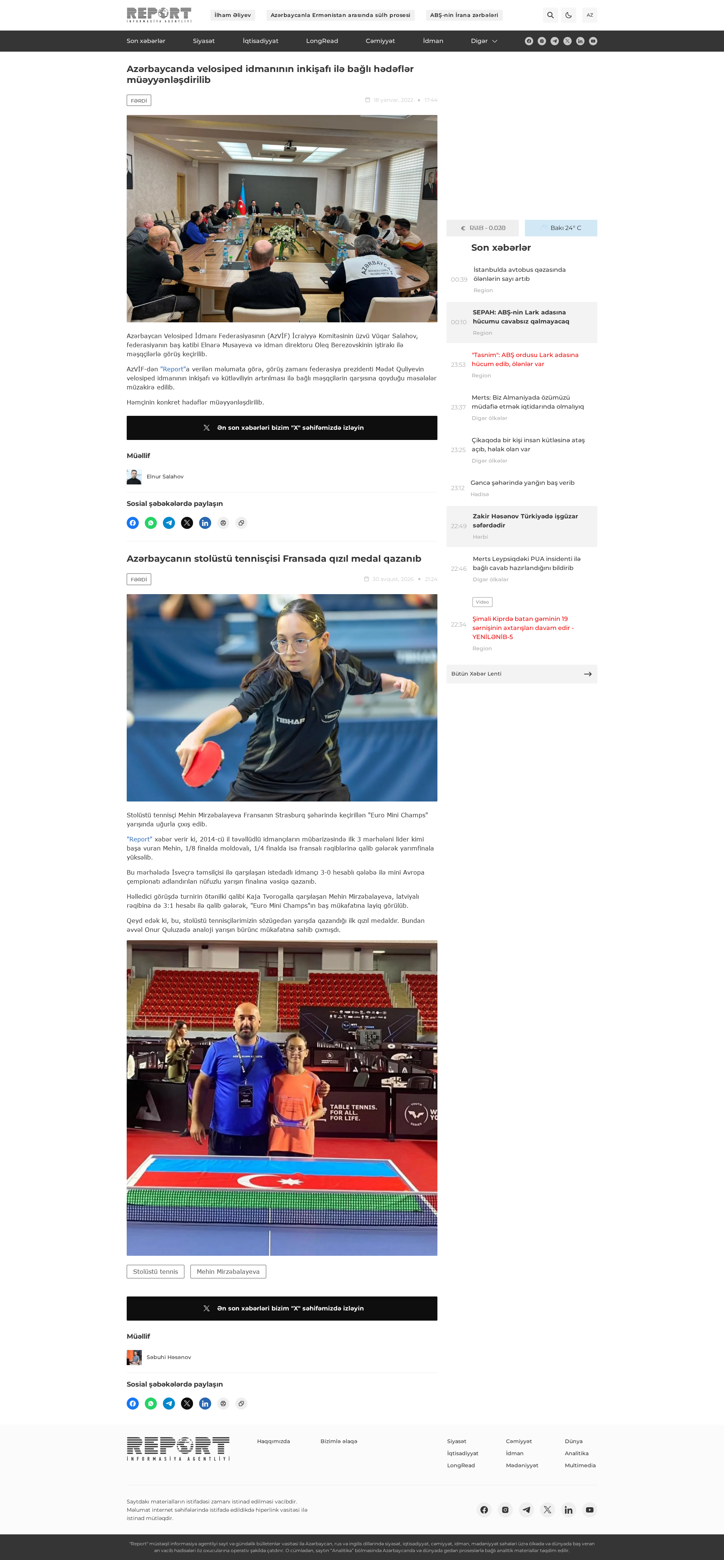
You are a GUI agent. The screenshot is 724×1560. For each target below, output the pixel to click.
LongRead (461, 1465)
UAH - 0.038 (488, 227)
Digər (479, 40)
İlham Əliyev (233, 15)
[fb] (529, 41)
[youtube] (593, 41)
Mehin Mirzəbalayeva (228, 1271)
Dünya (574, 1441)
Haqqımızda (273, 1441)
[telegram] (555, 41)
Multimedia (580, 1465)
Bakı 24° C (566, 227)
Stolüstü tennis (155, 1271)
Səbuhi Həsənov (169, 1357)
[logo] (159, 15)
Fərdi (139, 101)
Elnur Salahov (165, 476)
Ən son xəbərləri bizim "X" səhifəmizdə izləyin (290, 427)
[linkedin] (580, 41)
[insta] (542, 41)
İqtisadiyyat (463, 1453)
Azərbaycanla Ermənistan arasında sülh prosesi (341, 15)
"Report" (173, 368)
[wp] (151, 523)
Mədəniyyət (522, 1465)
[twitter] (567, 41)
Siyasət (456, 1441)
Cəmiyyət (519, 1441)
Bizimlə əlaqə (339, 1441)
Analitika (577, 1453)
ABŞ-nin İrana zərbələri (464, 15)
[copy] (241, 523)
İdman (515, 1453)
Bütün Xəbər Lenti (476, 673)
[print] (223, 523)
